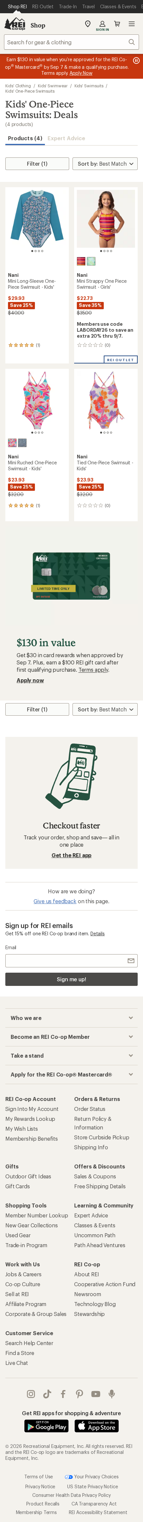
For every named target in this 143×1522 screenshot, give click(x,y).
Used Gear (18, 1235)
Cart (117, 23)
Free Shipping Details (100, 1186)
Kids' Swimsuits (88, 85)
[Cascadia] (12, 443)
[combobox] (71, 42)
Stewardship (89, 1314)
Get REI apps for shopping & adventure (71, 1413)
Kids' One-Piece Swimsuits (30, 91)
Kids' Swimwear (53, 85)
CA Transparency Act (94, 1503)
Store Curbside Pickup (101, 1137)
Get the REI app (72, 855)
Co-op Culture (22, 1284)
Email (10, 947)
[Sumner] (22, 443)
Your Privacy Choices (96, 1476)
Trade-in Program (26, 1245)
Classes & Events (94, 1225)
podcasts (111, 1394)
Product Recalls (43, 1503)
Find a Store (19, 1353)
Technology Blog (95, 1304)
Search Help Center (29, 1343)
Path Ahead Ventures (99, 1245)
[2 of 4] (35, 251)
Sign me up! (71, 979)
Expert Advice (66, 138)
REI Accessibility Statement (98, 1512)
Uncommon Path (94, 1235)
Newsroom (87, 1294)
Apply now (30, 680)
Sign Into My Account (32, 1109)
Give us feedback (55, 901)
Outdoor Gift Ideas (28, 1176)
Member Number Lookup (36, 1215)
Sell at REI (17, 1294)
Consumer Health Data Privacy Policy (71, 1495)
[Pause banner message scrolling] (135, 60)
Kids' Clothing (18, 85)
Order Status (89, 1109)
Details (97, 933)
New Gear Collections (31, 1225)
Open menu (131, 23)
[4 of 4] (42, 251)
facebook (63, 1394)
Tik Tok (47, 1394)
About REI (86, 1274)
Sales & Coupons (95, 1176)
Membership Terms (36, 1512)
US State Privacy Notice (92, 1486)
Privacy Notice (40, 1486)
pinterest (79, 1394)
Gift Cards (17, 1186)
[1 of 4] (32, 251)
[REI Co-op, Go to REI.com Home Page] (14, 23)
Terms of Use (38, 1476)
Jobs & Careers (23, 1274)
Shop (38, 25)
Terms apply (93, 669)
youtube (95, 1394)
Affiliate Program (25, 1304)
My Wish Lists (21, 1128)
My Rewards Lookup (30, 1119)
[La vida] (91, 261)
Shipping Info (91, 1147)
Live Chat (16, 1363)
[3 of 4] (39, 251)
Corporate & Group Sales (36, 1314)
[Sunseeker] (81, 261)
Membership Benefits (31, 1138)
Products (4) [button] (25, 138)
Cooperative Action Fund (104, 1284)
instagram (31, 1394)
